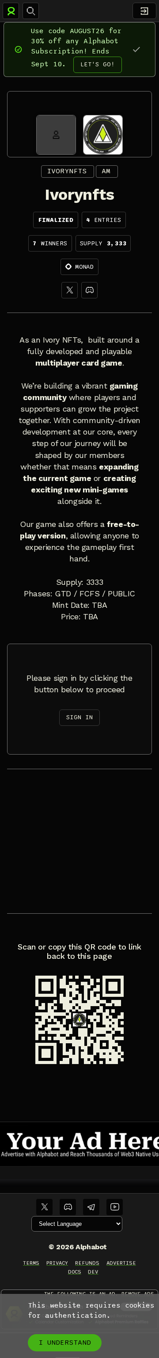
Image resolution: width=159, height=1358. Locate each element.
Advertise (121, 1263)
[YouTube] (114, 1207)
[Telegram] (91, 1207)
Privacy (57, 1263)
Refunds (87, 1263)
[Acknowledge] (136, 49)
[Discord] (89, 290)
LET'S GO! (97, 64)
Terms (31, 1263)
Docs (74, 1272)
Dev (93, 1272)
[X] (69, 290)
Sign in (79, 717)
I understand (64, 1342)
